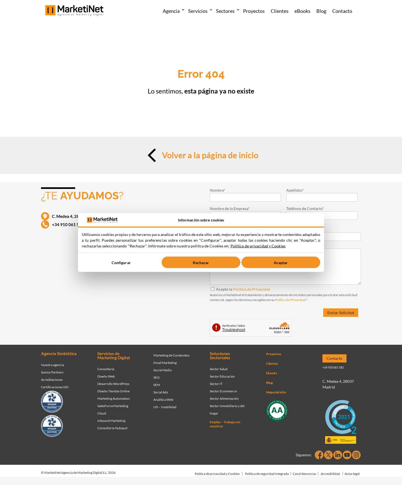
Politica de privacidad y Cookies (258, 246)
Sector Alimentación (224, 398)
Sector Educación (222, 376)
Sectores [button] (225, 11)
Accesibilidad (330, 474)
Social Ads (160, 392)
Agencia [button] (171, 11)
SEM (156, 385)
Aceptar (281, 262)
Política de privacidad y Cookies (217, 474)
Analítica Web (163, 400)
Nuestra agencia (52, 365)
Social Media (162, 370)
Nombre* (217, 190)
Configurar (121, 262)
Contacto (342, 11)
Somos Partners (52, 372)
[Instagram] (356, 455)
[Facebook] (319, 455)
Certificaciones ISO (55, 387)
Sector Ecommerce (223, 391)
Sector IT (216, 384)
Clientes (280, 11)
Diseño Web (106, 376)
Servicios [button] (198, 11)
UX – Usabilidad (164, 407)
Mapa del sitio (276, 392)
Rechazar (201, 262)
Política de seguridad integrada (267, 474)
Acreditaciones (52, 380)
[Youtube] (347, 455)
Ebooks (271, 373)
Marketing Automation (113, 398)
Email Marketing (165, 363)
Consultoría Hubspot (112, 428)
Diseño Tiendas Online (113, 391)
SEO (156, 377)
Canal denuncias (304, 474)
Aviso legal (352, 474)
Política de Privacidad (251, 289)
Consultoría (105, 369)
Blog (321, 11)
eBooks (302, 11)
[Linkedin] (337, 455)
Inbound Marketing (111, 421)
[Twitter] (328, 455)
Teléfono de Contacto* (305, 208)
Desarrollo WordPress (113, 384)
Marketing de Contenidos (171, 355)
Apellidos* (295, 190)
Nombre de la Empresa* (230, 208)
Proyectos (254, 11)
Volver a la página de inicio (210, 155)
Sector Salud (219, 369)
